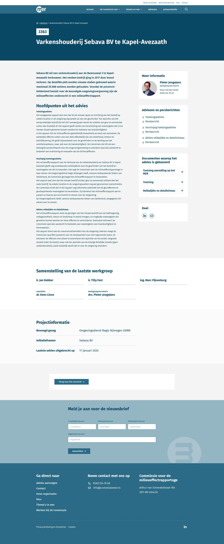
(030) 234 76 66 (101, 483)
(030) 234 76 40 (170, 93)
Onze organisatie (46, 493)
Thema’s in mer (45, 504)
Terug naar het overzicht (70, 382)
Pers (38, 499)
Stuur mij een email (170, 90)
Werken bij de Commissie (51, 510)
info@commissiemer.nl (106, 487)
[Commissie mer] (41, 9)
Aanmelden (77, 451)
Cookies (71, 527)
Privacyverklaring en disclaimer (51, 527)
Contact (41, 488)
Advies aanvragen (46, 483)
